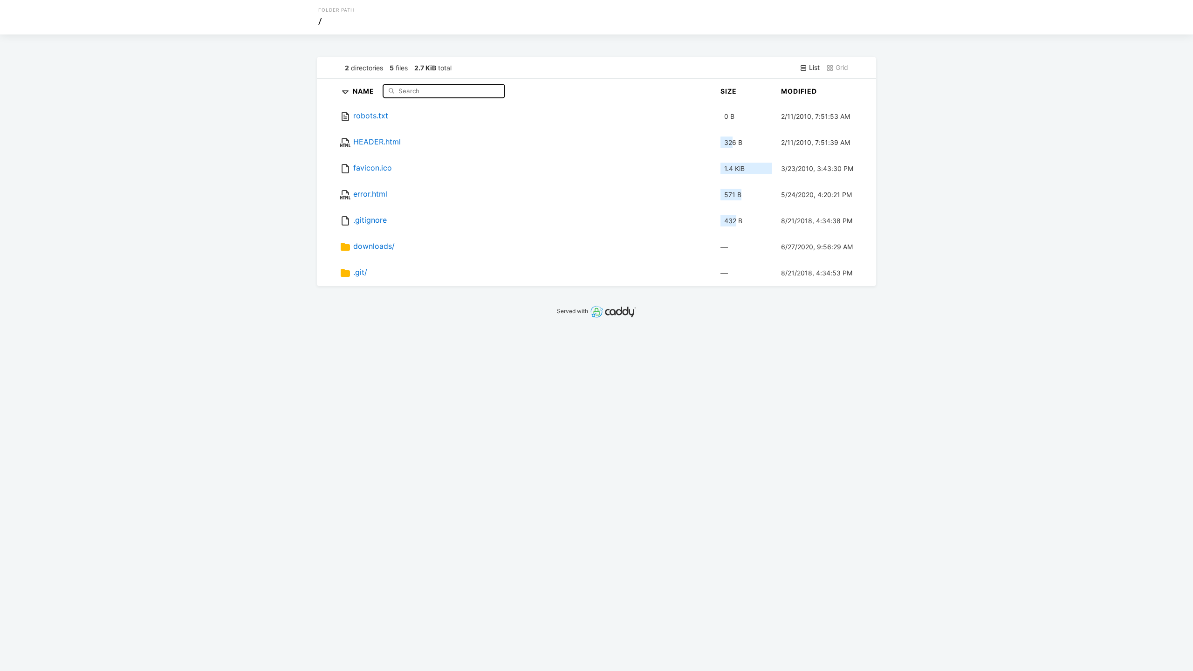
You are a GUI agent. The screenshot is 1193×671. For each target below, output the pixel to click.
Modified (799, 91)
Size (728, 91)
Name (364, 91)
